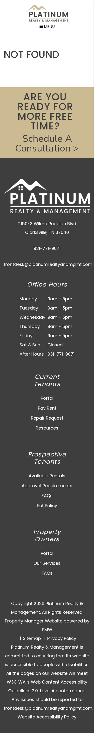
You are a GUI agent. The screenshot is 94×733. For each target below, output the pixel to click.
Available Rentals (47, 476)
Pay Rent (47, 408)
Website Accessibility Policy (47, 717)
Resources (47, 428)
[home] (47, 13)
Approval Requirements (47, 486)
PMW (47, 630)
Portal (47, 398)
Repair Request (47, 418)
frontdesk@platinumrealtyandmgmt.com (48, 264)
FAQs (47, 496)
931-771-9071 (47, 248)
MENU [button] (49, 26)
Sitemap (32, 638)
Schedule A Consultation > (47, 143)
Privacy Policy (61, 638)
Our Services (47, 563)
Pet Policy (47, 505)
